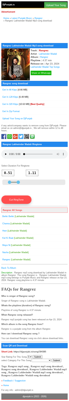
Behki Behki (18, 216)
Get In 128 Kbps (15, 97)
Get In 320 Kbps (23, 104)
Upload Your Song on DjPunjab (17, 118)
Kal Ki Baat (17, 238)
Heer (14, 230)
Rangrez (38, 18)
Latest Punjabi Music (22, 18)
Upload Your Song (56, 5)
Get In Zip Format (11, 111)
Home (6, 18)
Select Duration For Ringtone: (15, 165)
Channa (16, 223)
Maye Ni (16, 245)
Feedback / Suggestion (14, 380)
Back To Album (8, 268)
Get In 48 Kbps (14, 89)
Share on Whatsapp (41, 73)
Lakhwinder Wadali (48, 54)
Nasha (15, 252)
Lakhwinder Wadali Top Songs (45, 67)
